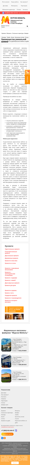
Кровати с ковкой (10, 280)
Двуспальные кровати (12, 255)
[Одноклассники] (5, 438)
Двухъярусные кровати (12, 283)
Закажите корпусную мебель (15, 309)
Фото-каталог (5, 2)
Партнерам (24, 5)
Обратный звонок (7, 434)
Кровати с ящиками (11, 278)
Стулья (3, 41)
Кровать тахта (9, 293)
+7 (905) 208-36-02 (21, 364)
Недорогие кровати (11, 295)
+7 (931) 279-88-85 (21, 350)
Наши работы (15, 2)
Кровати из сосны (10, 263)
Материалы (14, 5)
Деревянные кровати (11, 258)
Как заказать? (24, 2)
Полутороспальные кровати (11, 252)
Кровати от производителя (13, 298)
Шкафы (26, 33)
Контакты (25, 9)
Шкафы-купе (4, 404)
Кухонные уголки (19, 37)
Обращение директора (8, 9)
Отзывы (19, 9)
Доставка (5, 5)
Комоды (4, 37)
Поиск (3, 27)
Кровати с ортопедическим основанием (10, 274)
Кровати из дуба (9, 41)
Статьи (3, 402)
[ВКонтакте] (2, 438)
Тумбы (8, 37)
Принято (15, 463)
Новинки (3, 398)
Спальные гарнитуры (18, 33)
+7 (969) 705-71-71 (21, 379)
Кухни (12, 37)
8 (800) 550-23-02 (11, 13)
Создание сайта (6, 445)
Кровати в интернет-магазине (11, 301)
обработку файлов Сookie (12, 457)
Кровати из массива (11, 260)
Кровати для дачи (10, 285)
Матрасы (9, 33)
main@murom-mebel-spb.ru (7, 427)
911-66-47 (7, 430)
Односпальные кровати (12, 249)
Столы (26, 37)
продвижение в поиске (16, 445)
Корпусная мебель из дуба (21, 41)
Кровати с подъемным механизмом (12, 269)
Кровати (4, 33)
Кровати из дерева (10, 290)
